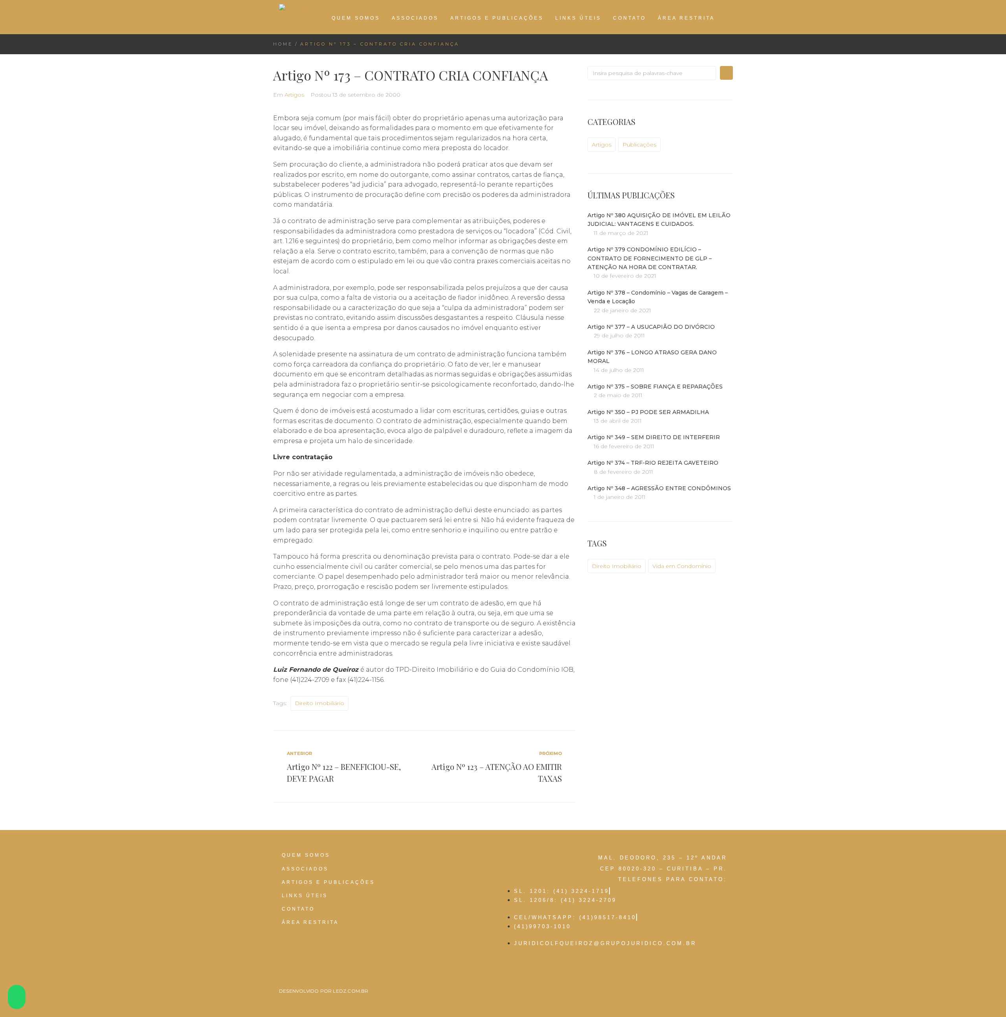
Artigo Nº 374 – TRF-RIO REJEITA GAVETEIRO (652, 462)
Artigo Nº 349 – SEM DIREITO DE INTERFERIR (653, 437)
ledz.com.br (350, 991)
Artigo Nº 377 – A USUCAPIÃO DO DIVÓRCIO (651, 326)
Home (283, 44)
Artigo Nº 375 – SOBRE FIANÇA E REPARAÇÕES (655, 386)
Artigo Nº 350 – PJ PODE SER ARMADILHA (648, 412)
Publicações (639, 144)
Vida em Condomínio (681, 566)
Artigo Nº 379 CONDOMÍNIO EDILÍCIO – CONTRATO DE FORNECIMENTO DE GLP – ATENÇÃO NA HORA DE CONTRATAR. (649, 258)
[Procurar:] (651, 73)
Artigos (294, 94)
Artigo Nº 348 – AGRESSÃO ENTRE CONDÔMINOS (659, 488)
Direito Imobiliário (319, 703)
